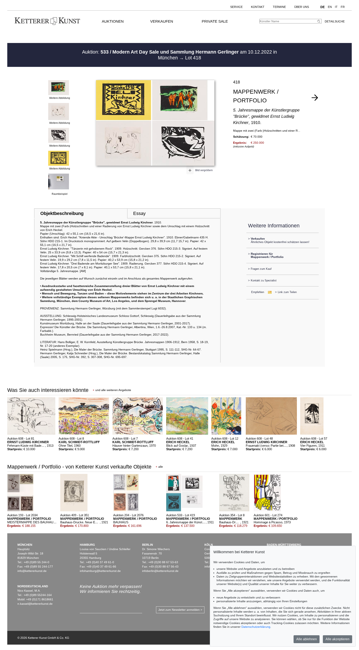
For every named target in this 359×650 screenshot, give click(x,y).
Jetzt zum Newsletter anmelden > (180, 609)
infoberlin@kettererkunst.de (160, 571)
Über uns (301, 7)
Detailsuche (335, 21)
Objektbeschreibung (62, 213)
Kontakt (257, 7)
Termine (279, 7)
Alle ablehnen (306, 639)
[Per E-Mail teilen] (268, 292)
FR (343, 7)
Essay (139, 213)
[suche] (319, 21)
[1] (315, 97)
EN (330, 7)
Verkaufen (161, 21)
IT (336, 7)
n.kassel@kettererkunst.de (35, 603)
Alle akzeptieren (337, 639)
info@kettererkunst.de (32, 571)
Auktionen (113, 21)
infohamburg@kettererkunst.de (100, 571)
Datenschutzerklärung (255, 626)
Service (236, 7)
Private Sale (215, 21)
